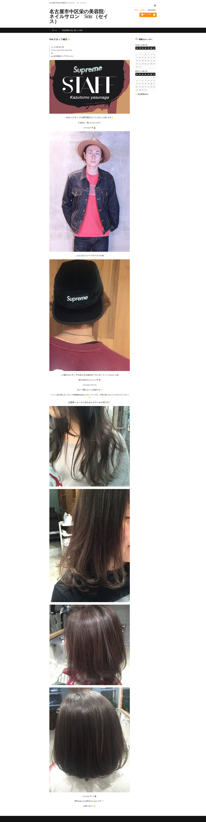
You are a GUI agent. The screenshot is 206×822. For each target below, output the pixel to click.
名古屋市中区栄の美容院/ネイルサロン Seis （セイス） (78, 16)
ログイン (143, 10)
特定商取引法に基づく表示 (72, 30)
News (63, 50)
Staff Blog (69, 50)
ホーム (54, 30)
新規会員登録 (152, 10)
